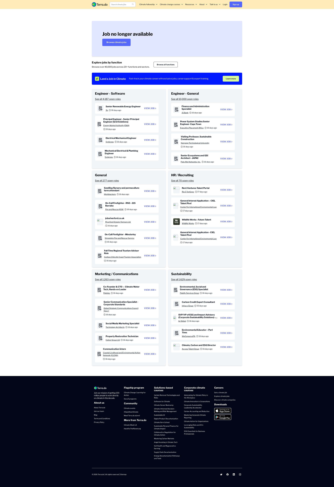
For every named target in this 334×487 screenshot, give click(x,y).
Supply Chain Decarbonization (165, 452)
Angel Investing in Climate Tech (165, 442)
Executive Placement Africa (192, 128)
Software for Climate (162, 401)
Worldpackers (110, 194)
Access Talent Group (190, 349)
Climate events (129, 408)
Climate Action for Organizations (196, 421)
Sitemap (123, 474)
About (201, 4)
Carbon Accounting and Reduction (196, 411)
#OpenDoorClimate (131, 412)
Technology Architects (115, 327)
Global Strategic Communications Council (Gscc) (121, 309)
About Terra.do (99, 408)
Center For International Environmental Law (198, 207)
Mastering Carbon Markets (164, 439)
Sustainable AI (159, 415)
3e (107, 110)
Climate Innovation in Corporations (197, 401)
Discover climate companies (224, 400)
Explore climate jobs (221, 396)
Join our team (99, 411)
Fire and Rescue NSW (114, 209)
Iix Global (182, 321)
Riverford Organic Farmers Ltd (118, 222)
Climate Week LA (130, 425)
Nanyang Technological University (195, 143)
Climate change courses (170, 4)
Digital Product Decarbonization (166, 419)
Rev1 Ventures (188, 192)
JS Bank (185, 113)
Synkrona (110, 142)
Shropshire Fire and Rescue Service (119, 238)
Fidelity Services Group (189, 293)
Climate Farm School (161, 422)
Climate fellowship (147, 4)
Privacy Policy (99, 422)
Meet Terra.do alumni (132, 416)
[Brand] (100, 4)
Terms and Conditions (102, 419)
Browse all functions (165, 64)
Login (225, 4)
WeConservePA (188, 336)
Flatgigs (106, 293)
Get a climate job (220, 393)
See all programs (130, 399)
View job (149, 108)
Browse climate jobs (116, 42)
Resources (189, 4)
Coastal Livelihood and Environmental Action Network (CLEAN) (121, 354)
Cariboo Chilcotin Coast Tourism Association (122, 257)
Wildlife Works (188, 223)
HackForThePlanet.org (132, 429)
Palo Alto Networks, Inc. (191, 162)
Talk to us (214, 4)
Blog (95, 415)
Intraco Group (187, 306)
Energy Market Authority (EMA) (116, 125)
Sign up (236, 4)
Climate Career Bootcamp (163, 405)
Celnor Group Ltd (113, 340)
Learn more (231, 79)
